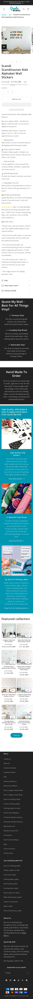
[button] (17, 105)
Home (4, 14)
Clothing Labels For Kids (12, 808)
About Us (7, 763)
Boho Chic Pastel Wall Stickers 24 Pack (9, 695)
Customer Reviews (10, 768)
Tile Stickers (8, 835)
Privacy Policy (8, 853)
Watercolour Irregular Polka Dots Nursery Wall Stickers (24, 668)
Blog (5, 844)
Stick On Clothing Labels (12, 799)
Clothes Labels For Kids (12, 870)
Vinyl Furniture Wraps (11, 840)
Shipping (12, 84)
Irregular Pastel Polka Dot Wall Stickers (24, 695)
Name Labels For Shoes (12, 893)
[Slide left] (12, 62)
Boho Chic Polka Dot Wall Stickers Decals (24, 640)
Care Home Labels (10, 875)
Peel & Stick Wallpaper (11, 813)
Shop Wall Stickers (16, 479)
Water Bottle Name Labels (13, 897)
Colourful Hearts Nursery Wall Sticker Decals (24, 723)
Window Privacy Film (11, 831)
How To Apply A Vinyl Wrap (13, 795)
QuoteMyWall (13, 996)
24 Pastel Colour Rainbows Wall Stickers (9, 667)
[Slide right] (21, 62)
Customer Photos (9, 772)
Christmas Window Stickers (13, 817)
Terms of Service (9, 849)
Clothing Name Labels (11, 879)
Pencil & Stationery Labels (13, 911)
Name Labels (8, 906)
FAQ (5, 777)
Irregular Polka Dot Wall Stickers (9, 640)
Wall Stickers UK (9, 826)
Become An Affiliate (10, 786)
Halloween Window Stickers (13, 822)
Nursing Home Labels (11, 888)
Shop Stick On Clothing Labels (15, 608)
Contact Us (7, 759)
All (10, 14)
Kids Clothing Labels (11, 884)
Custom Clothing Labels (12, 804)
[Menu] (4, 9)
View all (16, 735)
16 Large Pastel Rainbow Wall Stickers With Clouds (9, 723)
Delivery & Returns (10, 781)
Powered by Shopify (23, 996)
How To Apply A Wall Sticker (13, 790)
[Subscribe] (27, 972)
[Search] (24, 9)
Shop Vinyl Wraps (15, 541)
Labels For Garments (11, 902)
